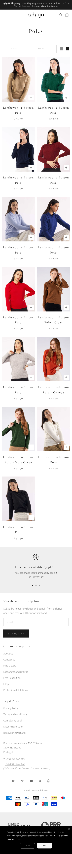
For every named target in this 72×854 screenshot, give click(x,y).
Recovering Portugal (14, 733)
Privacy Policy (10, 708)
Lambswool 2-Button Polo (18, 110)
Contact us (9, 659)
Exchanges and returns (15, 672)
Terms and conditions (15, 714)
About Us (8, 653)
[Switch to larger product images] (61, 48)
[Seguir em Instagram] (13, 781)
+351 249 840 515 (15, 759)
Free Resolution (12, 678)
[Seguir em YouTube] (31, 781)
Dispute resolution (13, 727)
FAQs (6, 684)
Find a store (9, 666)
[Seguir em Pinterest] (22, 781)
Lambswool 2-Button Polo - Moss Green (18, 459)
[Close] (69, 829)
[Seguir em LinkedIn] (40, 781)
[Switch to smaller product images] (67, 48)
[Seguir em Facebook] (5, 781)
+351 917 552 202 (15, 764)
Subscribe (16, 633)
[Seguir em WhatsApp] (48, 781)
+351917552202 (36, 577)
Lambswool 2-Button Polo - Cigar (53, 319)
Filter (14, 48)
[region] (36, 567)
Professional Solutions (15, 690)
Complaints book (12, 720)
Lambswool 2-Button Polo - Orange (53, 389)
